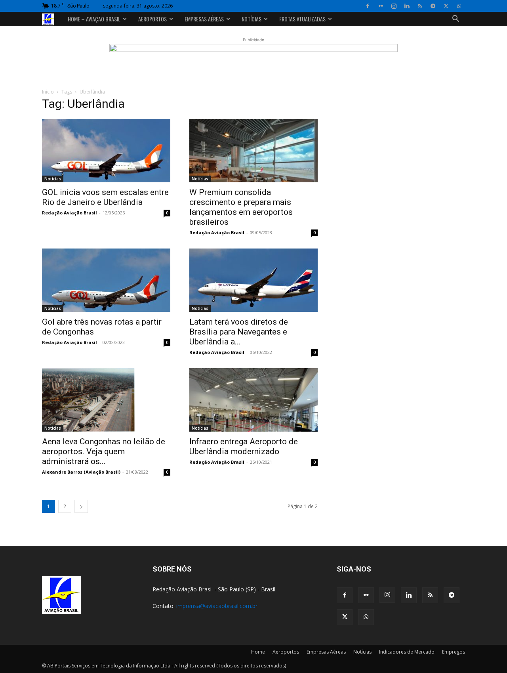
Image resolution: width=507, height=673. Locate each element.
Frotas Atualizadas (302, 19)
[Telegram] (433, 6)
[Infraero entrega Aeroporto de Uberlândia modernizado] (253, 400)
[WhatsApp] (459, 6)
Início (48, 91)
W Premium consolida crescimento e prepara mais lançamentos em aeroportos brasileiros (241, 207)
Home (258, 651)
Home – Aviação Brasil (94, 19)
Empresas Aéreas (204, 19)
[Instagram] (394, 6)
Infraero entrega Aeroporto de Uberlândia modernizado (243, 446)
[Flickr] (381, 6)
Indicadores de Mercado (407, 651)
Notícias (251, 19)
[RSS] (420, 6)
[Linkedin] (407, 6)
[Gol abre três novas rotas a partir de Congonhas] (106, 280)
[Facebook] (368, 6)
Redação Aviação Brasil (69, 213)
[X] (446, 6)
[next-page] (81, 506)
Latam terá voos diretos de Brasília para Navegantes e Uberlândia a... (238, 331)
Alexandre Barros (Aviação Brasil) (81, 472)
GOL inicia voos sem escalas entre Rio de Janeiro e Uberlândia (105, 197)
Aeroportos (152, 19)
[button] (455, 19)
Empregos (453, 651)
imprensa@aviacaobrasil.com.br (216, 606)
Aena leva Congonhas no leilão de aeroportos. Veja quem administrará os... (103, 451)
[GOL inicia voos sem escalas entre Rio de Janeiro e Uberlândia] (106, 150)
